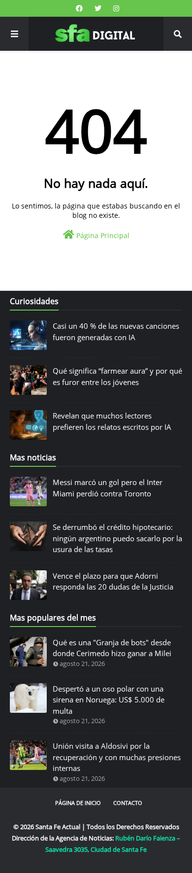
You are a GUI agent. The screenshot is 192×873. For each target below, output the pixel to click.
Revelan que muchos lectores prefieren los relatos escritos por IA (112, 421)
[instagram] (115, 8)
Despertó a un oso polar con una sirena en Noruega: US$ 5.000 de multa (108, 700)
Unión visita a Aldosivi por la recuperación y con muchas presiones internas (117, 757)
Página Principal (101, 235)
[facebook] (79, 8)
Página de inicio (78, 802)
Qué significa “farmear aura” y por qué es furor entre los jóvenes (117, 376)
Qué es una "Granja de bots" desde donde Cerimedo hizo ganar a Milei (112, 648)
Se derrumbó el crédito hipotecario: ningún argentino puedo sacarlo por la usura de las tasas (117, 538)
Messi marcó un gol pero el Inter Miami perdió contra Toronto (107, 487)
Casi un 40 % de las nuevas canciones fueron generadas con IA (116, 331)
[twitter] (98, 8)
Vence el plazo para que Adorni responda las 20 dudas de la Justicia (113, 581)
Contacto (127, 802)
